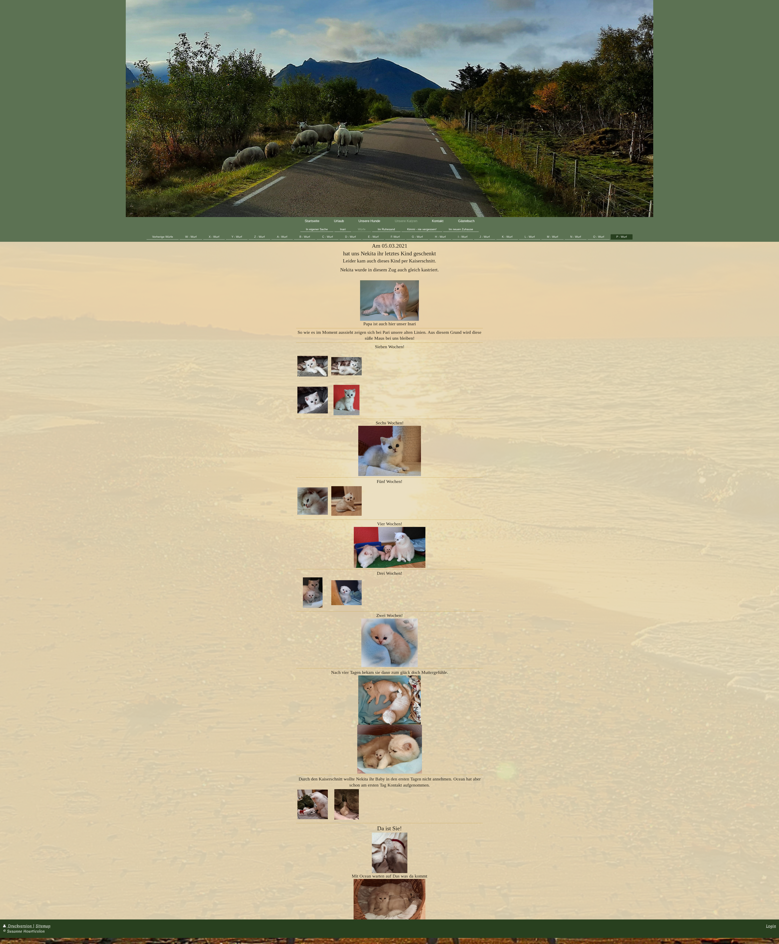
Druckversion (20, 926)
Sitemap (43, 926)
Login (771, 926)
